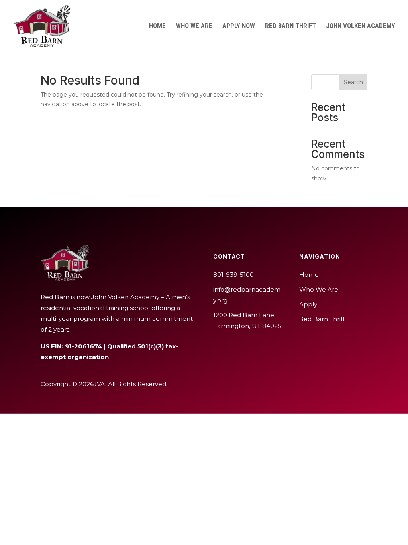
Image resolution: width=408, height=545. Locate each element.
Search (353, 82)
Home (157, 26)
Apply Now (238, 26)
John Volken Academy (360, 26)
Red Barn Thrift (290, 26)
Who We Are (194, 26)
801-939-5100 (233, 274)
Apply (308, 304)
